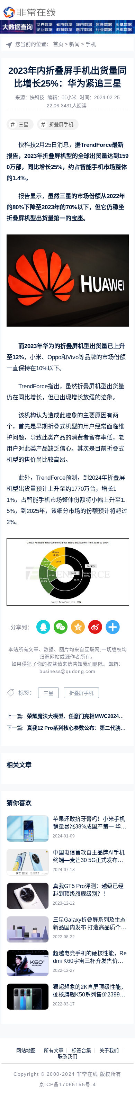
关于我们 (109, 1050)
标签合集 (81, 1050)
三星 (19, 124)
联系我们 (67, 1056)
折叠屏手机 (57, 124)
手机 (91, 44)
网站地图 (26, 1050)
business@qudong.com (67, 671)
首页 (58, 44)
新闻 (74, 44)
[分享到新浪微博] (95, 627)
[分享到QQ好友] (43, 627)
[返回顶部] (119, 1084)
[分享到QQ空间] (78, 627)
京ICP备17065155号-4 (67, 1084)
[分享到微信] (61, 627)
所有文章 (53, 1050)
